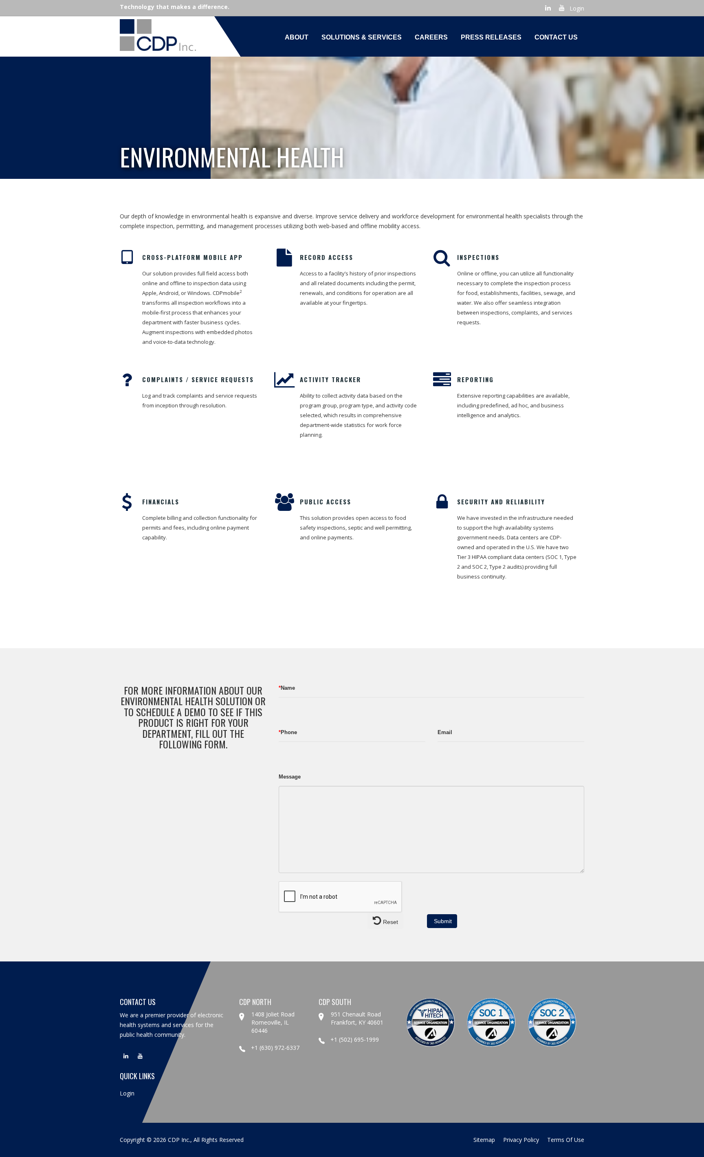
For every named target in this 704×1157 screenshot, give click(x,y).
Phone (288, 732)
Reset (389, 922)
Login (577, 8)
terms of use (565, 1140)
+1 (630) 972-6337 (275, 1047)
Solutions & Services (361, 37)
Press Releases (491, 37)
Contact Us (556, 37)
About (296, 37)
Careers (431, 37)
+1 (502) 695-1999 (354, 1039)
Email (445, 732)
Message (290, 777)
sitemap (484, 1140)
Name (287, 688)
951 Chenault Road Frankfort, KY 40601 (357, 1018)
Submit (442, 921)
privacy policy (521, 1140)
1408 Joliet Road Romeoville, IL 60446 (273, 1022)
